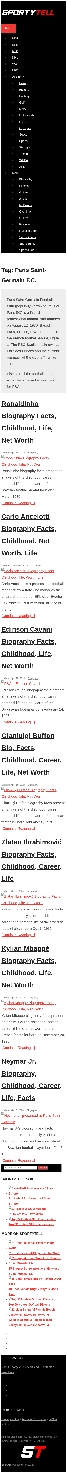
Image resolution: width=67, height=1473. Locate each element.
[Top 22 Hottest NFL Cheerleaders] (32, 1219)
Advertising (31, 1367)
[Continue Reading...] (18, 503)
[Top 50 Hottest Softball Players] (31, 1299)
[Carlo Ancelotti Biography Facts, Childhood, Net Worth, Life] (33, 574)
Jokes (23, 198)
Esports (24, 89)
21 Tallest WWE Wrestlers (26, 1214)
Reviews (24, 224)
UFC (15, 70)
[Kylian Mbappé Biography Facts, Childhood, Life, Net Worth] (33, 1006)
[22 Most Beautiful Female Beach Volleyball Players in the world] (35, 1314)
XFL (22, 166)
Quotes (23, 218)
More (15, 173)
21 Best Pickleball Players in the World (34, 1253)
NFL (15, 44)
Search (43, 1167)
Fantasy (24, 96)
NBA (15, 38)
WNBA (23, 160)
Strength (24, 147)
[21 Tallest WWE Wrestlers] (27, 1208)
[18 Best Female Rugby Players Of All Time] (35, 1283)
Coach (37, 565)
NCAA (23, 121)
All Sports (18, 76)
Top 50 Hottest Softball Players (29, 1304)
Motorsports (26, 115)
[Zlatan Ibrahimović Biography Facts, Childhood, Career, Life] (33, 899)
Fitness (24, 185)
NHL (15, 57)
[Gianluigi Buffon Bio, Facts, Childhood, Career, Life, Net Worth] (33, 793)
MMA (22, 108)
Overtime (25, 211)
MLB (15, 51)
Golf (21, 102)
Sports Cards (27, 237)
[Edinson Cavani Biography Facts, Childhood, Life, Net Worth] (33, 683)
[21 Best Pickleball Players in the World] (35, 1248)
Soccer (23, 134)
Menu (8, 28)
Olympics (25, 128)
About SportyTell (11, 1367)
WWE (15, 64)
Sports (23, 141)
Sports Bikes (27, 243)
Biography (25, 179)
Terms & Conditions (34, 1419)
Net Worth (25, 205)
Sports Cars (26, 250)
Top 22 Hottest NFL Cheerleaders (31, 1224)
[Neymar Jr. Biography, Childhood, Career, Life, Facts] (33, 1118)
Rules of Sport (28, 230)
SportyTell (7, 1464)
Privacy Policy (10, 1419)
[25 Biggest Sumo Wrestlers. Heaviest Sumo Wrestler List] (35, 1263)
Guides (23, 192)
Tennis (23, 153)
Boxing (23, 83)
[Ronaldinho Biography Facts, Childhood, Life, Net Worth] (33, 461)
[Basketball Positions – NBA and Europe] (35, 1193)
